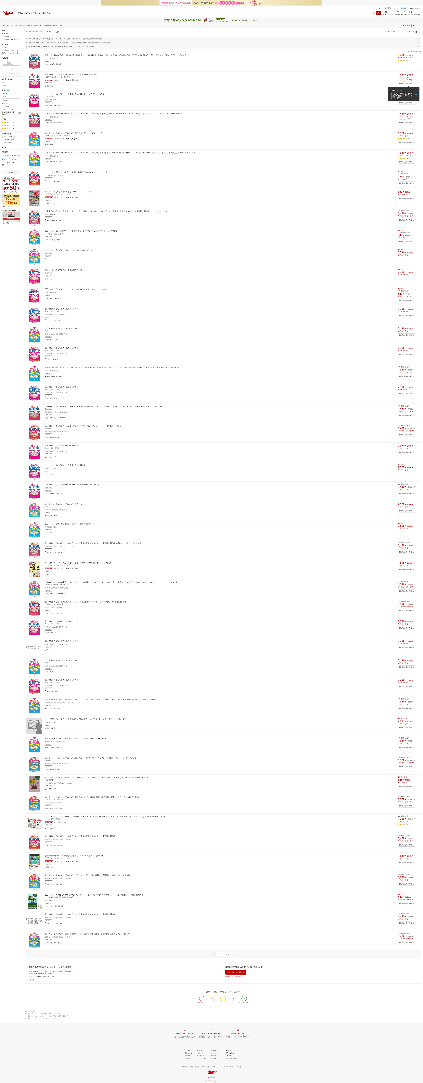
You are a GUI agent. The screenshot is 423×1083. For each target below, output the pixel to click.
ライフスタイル (45, 1018)
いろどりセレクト (52, 457)
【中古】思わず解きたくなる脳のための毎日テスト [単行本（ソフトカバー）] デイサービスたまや (87, 719)
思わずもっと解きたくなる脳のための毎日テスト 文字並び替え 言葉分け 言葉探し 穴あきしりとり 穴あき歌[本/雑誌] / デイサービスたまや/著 (100, 699)
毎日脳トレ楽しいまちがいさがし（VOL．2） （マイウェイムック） (72, 192)
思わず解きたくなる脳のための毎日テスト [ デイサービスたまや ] (70, 74)
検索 (12, 73)
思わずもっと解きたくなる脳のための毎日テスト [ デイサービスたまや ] (73, 133)
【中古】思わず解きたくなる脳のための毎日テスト (68, 270)
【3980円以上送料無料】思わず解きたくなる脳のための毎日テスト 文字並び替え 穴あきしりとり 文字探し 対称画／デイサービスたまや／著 (103, 406)
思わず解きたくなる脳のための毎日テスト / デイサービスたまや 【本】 (73, 485)
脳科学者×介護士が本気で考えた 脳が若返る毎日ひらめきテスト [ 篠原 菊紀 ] (75, 856)
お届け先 (4, 93)
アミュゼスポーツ (52, 828)
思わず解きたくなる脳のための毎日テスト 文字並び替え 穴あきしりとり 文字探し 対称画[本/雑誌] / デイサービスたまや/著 (93, 543)
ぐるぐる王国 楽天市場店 (54, 845)
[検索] (378, 13)
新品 (3, 82)
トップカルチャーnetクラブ (55, 437)
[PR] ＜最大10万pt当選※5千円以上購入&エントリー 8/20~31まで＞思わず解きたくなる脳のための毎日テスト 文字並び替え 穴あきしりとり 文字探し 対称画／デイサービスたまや (115, 55)
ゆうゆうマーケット (53, 672)
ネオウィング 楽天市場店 (54, 552)
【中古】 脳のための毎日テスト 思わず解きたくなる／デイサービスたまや (78, 172)
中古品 (4, 85)
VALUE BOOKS (51, 789)
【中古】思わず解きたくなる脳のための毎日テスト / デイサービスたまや (77, 94)
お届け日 (4, 100)
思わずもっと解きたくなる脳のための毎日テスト (64, 328)
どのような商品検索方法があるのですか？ (41, 974)
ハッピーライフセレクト (54, 320)
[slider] (2, 66)
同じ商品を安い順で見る (406, 84)
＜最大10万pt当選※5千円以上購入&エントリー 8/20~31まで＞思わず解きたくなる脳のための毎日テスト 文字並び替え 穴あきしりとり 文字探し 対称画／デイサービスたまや (114, 114)
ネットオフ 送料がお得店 (54, 105)
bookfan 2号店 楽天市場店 (54, 64)
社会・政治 (57, 1014)
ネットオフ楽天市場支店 (54, 298)
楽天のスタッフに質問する (235, 972)
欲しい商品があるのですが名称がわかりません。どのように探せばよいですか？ (53, 971)
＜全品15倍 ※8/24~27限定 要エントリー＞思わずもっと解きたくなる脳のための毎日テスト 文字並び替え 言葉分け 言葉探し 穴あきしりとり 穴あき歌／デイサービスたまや (113, 367)
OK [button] (416, 94)
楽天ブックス (51, 86)
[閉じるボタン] (419, 39)
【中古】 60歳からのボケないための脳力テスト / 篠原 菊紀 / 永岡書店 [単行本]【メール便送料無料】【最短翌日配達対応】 (96, 895)
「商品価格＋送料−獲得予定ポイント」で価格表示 (39, 32)
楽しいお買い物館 (52, 691)
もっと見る (30, 980)
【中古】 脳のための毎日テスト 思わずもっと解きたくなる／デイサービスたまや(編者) (82, 231)
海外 (8, 90)
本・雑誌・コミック (31, 1014)
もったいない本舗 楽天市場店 (55, 906)
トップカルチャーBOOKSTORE (56, 418)
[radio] (2, 33)
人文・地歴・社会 (45, 1014)
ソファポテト (51, 474)
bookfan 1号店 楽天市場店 (54, 220)
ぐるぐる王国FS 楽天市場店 (55, 884)
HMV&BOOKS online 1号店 (55, 493)
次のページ (229, 954)
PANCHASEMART (52, 359)
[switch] (19, 113)
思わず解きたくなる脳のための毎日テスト (61, 309)
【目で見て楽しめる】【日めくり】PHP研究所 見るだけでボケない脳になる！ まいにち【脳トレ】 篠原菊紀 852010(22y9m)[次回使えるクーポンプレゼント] (107, 817)
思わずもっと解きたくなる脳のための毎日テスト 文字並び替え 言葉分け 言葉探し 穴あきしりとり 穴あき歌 (91, 758)
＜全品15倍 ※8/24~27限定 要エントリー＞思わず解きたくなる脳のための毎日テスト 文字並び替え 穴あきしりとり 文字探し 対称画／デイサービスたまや (106, 211)
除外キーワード (6, 165)
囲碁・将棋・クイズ (64, 1016)
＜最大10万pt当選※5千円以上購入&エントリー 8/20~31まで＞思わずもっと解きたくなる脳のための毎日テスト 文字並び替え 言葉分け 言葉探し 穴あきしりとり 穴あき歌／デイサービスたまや (121, 153)
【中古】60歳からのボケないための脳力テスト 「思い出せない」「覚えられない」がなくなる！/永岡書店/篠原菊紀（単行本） (98, 777)
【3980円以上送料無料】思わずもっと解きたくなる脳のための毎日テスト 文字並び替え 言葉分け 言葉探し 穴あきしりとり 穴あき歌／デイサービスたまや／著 (111, 582)
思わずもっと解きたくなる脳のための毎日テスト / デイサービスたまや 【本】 (76, 738)
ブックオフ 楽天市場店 (53, 181)
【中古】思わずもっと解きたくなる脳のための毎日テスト (71, 250)
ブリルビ (49, 259)
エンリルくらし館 (52, 340)
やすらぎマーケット (53, 515)
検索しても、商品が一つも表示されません (41, 976)
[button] (415, 8)
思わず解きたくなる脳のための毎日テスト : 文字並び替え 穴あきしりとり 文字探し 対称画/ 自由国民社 (85, 602)
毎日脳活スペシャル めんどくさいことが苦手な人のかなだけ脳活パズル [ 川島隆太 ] (78, 563)
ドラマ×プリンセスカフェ (54, 613)
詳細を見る (92, 47)
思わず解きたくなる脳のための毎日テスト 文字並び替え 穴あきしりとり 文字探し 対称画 (83, 426)
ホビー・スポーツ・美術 (48, 1016)
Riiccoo (49, 650)
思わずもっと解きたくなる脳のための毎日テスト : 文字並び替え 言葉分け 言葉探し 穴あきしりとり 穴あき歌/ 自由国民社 (93, 797)
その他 (54, 1018)
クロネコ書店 (51, 728)
